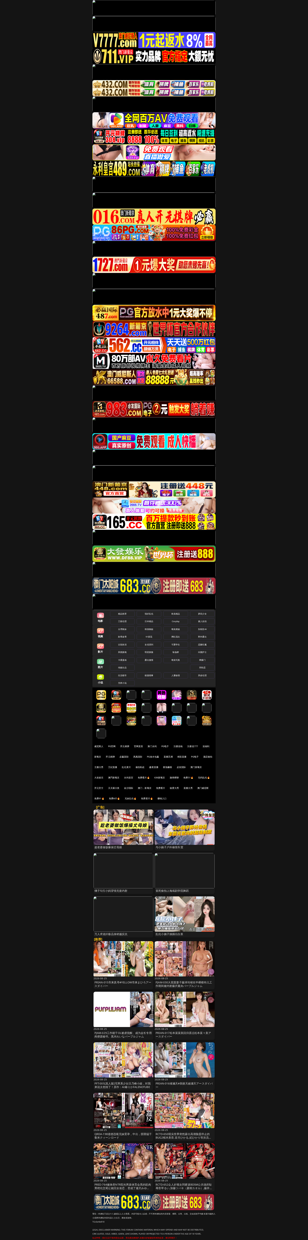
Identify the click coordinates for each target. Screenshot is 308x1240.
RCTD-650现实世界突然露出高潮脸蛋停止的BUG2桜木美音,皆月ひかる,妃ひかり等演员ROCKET (183, 1137)
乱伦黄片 (126, 767)
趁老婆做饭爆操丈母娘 (108, 847)
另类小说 (122, 682)
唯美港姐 (175, 629)
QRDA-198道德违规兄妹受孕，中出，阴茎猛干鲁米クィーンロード (123, 1135)
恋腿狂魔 (202, 644)
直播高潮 (168, 756)
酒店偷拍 (207, 756)
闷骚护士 (202, 652)
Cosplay (176, 621)
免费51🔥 (188, 777)
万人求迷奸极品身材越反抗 (111, 934)
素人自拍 (202, 621)
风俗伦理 (202, 675)
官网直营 (138, 746)
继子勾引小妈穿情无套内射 (111, 891)
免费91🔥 (99, 798)
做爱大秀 (174, 787)
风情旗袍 (122, 652)
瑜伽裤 (175, 652)
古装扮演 (122, 644)
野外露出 (202, 636)
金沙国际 (128, 787)
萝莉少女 (202, 613)
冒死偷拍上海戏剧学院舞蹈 (172, 891)
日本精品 (149, 621)
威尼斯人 (98, 746)
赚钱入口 (162, 798)
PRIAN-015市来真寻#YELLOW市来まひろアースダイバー (122, 984)
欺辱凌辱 (122, 636)
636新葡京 (159, 777)
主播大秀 (98, 767)
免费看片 (160, 787)
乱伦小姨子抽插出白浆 (169, 934)
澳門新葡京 (114, 777)
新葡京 (97, 756)
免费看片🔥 (144, 777)
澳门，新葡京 (144, 787)
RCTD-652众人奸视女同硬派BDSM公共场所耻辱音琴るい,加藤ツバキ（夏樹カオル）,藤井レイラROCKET (184, 1188)
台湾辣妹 (122, 629)
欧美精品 (175, 613)
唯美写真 (175, 660)
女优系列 (149, 644)
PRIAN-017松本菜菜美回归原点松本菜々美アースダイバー (183, 1034)
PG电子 (165, 746)
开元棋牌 (124, 746)
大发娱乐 (98, 777)
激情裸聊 (174, 777)
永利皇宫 (128, 777)
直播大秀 (188, 787)
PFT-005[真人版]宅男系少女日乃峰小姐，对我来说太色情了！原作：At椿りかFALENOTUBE (122, 1085)
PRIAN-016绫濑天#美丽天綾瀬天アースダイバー (184, 1085)
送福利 (206, 746)
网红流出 (175, 636)
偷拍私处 (140, 767)
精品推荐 (122, 613)
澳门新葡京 (196, 767)
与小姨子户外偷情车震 (169, 847)
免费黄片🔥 (147, 798)
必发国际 (181, 767)
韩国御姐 (149, 629)
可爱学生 (175, 644)
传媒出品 (122, 667)
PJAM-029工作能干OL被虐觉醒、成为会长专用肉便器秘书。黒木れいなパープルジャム (123, 1034)
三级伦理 (122, 621)
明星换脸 (149, 652)
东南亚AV (202, 629)
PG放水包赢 (153, 756)
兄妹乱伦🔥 (131, 798)
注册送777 (192, 746)
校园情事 (149, 675)
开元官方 (98, 787)
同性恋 (202, 667)
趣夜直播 (153, 767)
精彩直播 (182, 756)
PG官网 (112, 746)
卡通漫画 (122, 660)
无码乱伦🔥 (204, 777)
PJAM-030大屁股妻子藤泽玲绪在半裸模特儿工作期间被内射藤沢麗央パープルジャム (184, 984)
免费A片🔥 (114, 798)
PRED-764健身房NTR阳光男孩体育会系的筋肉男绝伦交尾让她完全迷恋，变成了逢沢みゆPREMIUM (122, 1188)
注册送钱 (178, 746)
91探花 (149, 636)
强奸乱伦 (149, 613)
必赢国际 (124, 756)
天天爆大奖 (114, 787)
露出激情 (149, 660)
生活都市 (122, 675)
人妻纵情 (175, 675)
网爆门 (202, 660)
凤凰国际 (137, 756)
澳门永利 (152, 746)
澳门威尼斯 (203, 787)
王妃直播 (112, 767)
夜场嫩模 (167, 767)
